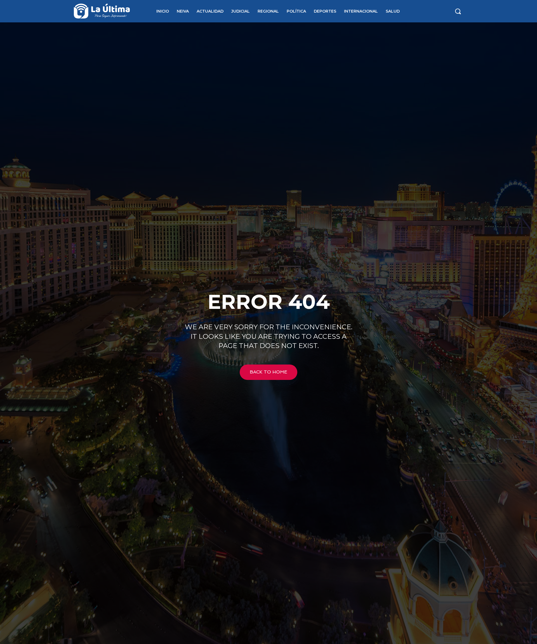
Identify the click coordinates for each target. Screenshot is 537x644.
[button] (458, 11)
